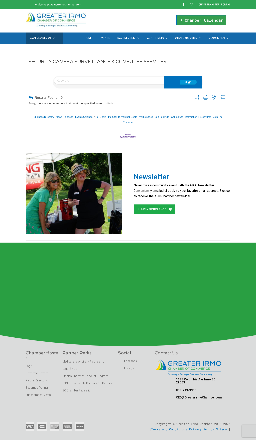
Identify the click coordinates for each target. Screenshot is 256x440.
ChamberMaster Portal (215, 4)
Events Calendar (84, 117)
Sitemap (222, 429)
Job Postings (162, 117)
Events (105, 38)
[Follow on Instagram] (191, 4)
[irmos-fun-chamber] (74, 233)
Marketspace (146, 117)
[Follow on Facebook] (183, 4)
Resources (217, 38)
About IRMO (155, 38)
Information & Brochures (198, 117)
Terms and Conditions (169, 429)
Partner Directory (36, 380)
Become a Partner (37, 387)
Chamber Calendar (204, 20)
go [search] (190, 82)
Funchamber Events (38, 394)
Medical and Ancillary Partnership (83, 361)
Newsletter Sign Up (156, 209)
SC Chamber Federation (77, 390)
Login (29, 366)
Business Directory (44, 117)
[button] (31, 98)
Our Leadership (186, 38)
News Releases (64, 117)
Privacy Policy (201, 429)
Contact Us (177, 117)
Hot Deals (100, 117)
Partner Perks (40, 38)
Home (88, 38)
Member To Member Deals (122, 117)
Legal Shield (69, 368)
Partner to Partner (37, 373)
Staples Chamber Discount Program (85, 376)
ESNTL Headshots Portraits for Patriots (87, 383)
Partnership (126, 38)
